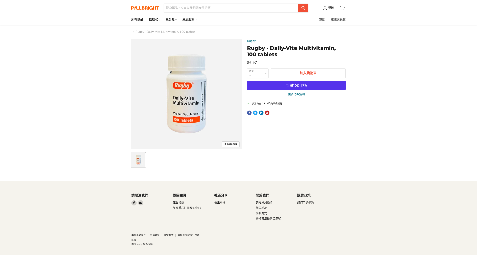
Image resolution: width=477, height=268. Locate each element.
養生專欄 (219, 202)
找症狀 (154, 19)
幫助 (322, 19)
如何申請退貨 (305, 202)
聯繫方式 (261, 213)
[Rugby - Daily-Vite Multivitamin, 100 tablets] (138, 159)
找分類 (170, 19)
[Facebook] (134, 202)
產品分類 (178, 202)
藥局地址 (261, 208)
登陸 (331, 8)
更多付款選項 (296, 94)
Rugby (251, 41)
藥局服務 (188, 19)
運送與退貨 (338, 19)
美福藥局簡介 (264, 202)
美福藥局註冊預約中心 (187, 208)
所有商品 (137, 19)
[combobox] (231, 8)
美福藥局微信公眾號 (268, 219)
